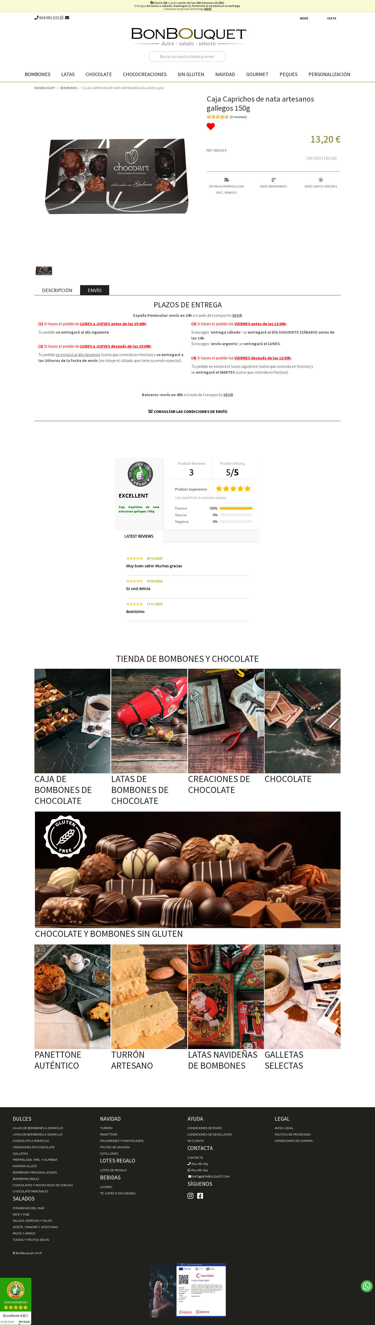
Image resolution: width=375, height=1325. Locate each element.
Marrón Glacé (25, 1166)
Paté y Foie (21, 1214)
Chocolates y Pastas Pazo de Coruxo (43, 1185)
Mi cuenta (196, 1141)
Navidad (225, 74)
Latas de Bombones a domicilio (37, 1134)
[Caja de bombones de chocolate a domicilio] (72, 721)
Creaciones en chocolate (34, 1147)
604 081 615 (49, 17)
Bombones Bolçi (26, 1179)
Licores (106, 1187)
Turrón (106, 1128)
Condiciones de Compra (294, 1141)
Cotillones (109, 1153)
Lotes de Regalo (113, 1170)
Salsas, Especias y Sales (32, 1220)
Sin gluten (191, 74)
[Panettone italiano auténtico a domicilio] (72, 996)
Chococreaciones (145, 74)
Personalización (329, 74)
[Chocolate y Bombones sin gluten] (188, 870)
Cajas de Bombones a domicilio (38, 1128)
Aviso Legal (284, 1128)
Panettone (108, 1134)
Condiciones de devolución (210, 1134)
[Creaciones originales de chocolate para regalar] (226, 721)
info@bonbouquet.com (210, 1176)
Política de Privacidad (292, 1134)
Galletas (20, 1153)
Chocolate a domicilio (31, 1141)
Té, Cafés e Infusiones (117, 1193)
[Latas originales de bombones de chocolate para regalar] (149, 721)
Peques (288, 74)
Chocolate (98, 74)
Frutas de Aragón (115, 1147)
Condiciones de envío (205, 1128)
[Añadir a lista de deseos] (274, 127)
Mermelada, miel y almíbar (35, 1160)
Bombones (37, 74)
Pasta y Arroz (24, 1233)
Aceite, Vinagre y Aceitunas (35, 1227)
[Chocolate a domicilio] (303, 721)
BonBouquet (44, 88)
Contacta (195, 1157)
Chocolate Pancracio (30, 1191)
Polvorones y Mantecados (121, 1141)
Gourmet (257, 74)
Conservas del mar (28, 1208)
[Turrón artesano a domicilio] (149, 996)
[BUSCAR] (221, 56)
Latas (67, 74)
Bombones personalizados (35, 1172)
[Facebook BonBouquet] (190, 1196)
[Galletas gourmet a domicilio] (303, 996)
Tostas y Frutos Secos (31, 1240)
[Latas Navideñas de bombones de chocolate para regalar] (226, 996)
